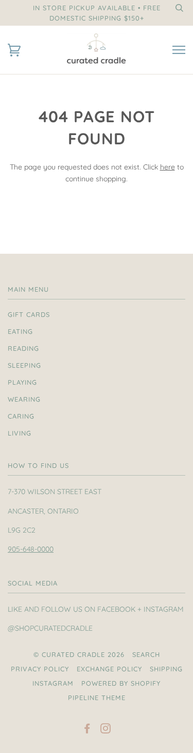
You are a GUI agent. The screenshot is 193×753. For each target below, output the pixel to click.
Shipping (166, 669)
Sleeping (24, 365)
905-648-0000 (31, 549)
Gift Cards (29, 314)
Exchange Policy (109, 669)
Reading (23, 348)
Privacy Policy (40, 669)
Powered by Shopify (121, 683)
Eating (20, 331)
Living (19, 433)
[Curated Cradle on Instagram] (105, 730)
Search (146, 654)
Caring (21, 416)
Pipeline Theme (97, 697)
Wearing (24, 399)
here (167, 167)
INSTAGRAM (53, 683)
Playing (22, 382)
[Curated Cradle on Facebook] (87, 730)
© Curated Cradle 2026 (79, 654)
